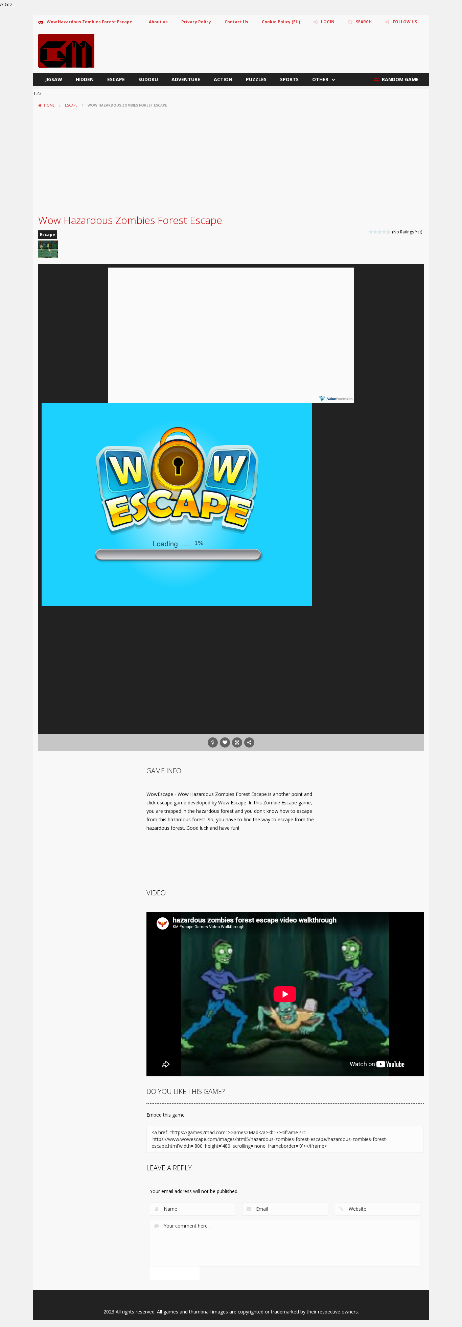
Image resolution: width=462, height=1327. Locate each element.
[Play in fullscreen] (237, 742)
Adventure (185, 79)
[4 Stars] (384, 232)
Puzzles (256, 79)
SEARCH (364, 22)
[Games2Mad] (66, 50)
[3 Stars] (380, 232)
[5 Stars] (389, 232)
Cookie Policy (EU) (281, 22)
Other (320, 79)
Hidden (85, 79)
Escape (116, 79)
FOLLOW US (405, 22)
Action (223, 79)
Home (49, 105)
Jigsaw (53, 79)
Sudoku (148, 79)
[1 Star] (371, 232)
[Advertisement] (231, 161)
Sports (289, 79)
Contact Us (236, 22)
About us (158, 22)
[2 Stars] (375, 232)
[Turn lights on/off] (213, 742)
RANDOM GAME (399, 79)
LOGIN (327, 22)
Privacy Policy (196, 22)
